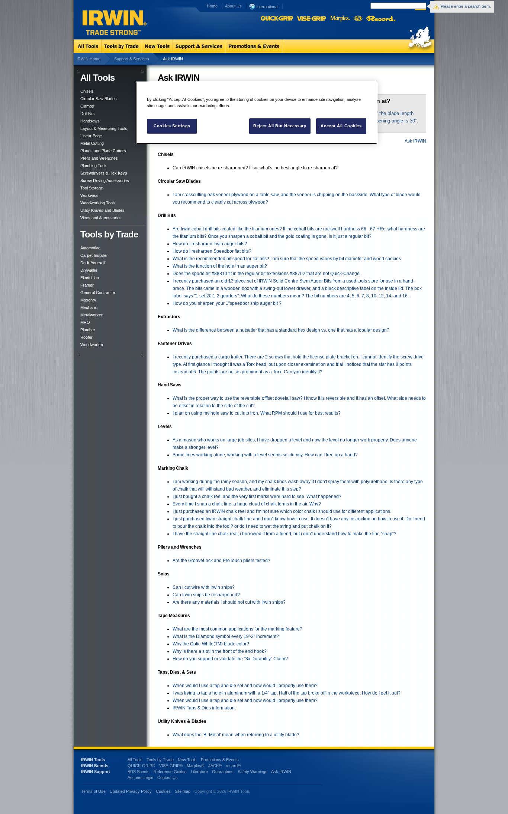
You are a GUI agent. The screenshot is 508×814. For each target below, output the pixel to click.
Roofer (86, 337)
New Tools (187, 759)
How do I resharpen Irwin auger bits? (210, 243)
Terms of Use (93, 791)
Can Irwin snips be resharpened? (206, 594)
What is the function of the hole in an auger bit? (220, 266)
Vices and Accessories (101, 218)
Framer (87, 285)
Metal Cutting (92, 143)
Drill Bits (87, 113)
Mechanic (89, 307)
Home (212, 6)
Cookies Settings (172, 126)
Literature (199, 771)
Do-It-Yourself (92, 263)
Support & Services (131, 59)
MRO (85, 322)
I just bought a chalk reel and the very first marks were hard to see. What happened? (257, 496)
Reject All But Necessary (279, 126)
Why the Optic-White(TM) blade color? (211, 644)
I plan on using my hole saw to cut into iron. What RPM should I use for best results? (257, 413)
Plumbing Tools (93, 165)
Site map (182, 791)
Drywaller (88, 270)
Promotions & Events (220, 759)
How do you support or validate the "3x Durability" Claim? (230, 658)
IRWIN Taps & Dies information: (204, 708)
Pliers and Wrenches (99, 158)
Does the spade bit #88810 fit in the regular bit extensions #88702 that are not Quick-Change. (267, 273)
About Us (233, 6)
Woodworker (91, 344)
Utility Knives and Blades (102, 210)
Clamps (87, 106)
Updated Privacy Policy (131, 791)
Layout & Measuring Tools (103, 128)
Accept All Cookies (341, 126)
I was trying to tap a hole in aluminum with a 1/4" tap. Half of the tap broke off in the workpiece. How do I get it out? (287, 693)
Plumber (87, 330)
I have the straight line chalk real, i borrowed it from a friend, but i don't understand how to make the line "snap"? (284, 533)
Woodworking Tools (98, 203)
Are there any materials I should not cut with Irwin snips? (229, 602)
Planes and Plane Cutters (103, 151)
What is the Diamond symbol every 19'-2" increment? (226, 636)
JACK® (215, 765)
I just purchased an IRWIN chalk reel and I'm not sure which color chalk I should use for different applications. (282, 511)
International (266, 6)
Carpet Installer (94, 255)
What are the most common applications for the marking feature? (237, 629)
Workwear (89, 195)
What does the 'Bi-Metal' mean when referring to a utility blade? (236, 734)
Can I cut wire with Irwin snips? (204, 587)
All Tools (135, 759)
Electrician (89, 277)
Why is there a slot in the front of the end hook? (220, 651)
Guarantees (223, 771)
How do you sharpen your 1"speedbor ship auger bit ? (227, 303)
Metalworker (91, 315)
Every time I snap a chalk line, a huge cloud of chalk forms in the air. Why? (247, 504)
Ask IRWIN (415, 141)
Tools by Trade (160, 759)
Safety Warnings (252, 771)
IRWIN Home (88, 59)
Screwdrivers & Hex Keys (103, 173)
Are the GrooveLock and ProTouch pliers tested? (221, 560)
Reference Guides (170, 771)
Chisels (87, 91)
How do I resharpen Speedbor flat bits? (212, 251)
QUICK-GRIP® (141, 765)
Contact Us (167, 777)
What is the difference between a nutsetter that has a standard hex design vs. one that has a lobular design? (281, 330)
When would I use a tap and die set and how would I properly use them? (245, 685)
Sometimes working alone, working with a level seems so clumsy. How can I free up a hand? (265, 454)
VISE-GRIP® (171, 765)
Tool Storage (91, 188)
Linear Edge (91, 136)
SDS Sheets (138, 771)
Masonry (88, 300)
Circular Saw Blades (98, 98)
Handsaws (90, 121)
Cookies (164, 791)
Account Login (140, 777)
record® (233, 765)
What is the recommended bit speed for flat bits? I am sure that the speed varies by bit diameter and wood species (287, 258)
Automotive (90, 248)
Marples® (195, 765)
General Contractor (97, 292)
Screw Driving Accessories (104, 180)
